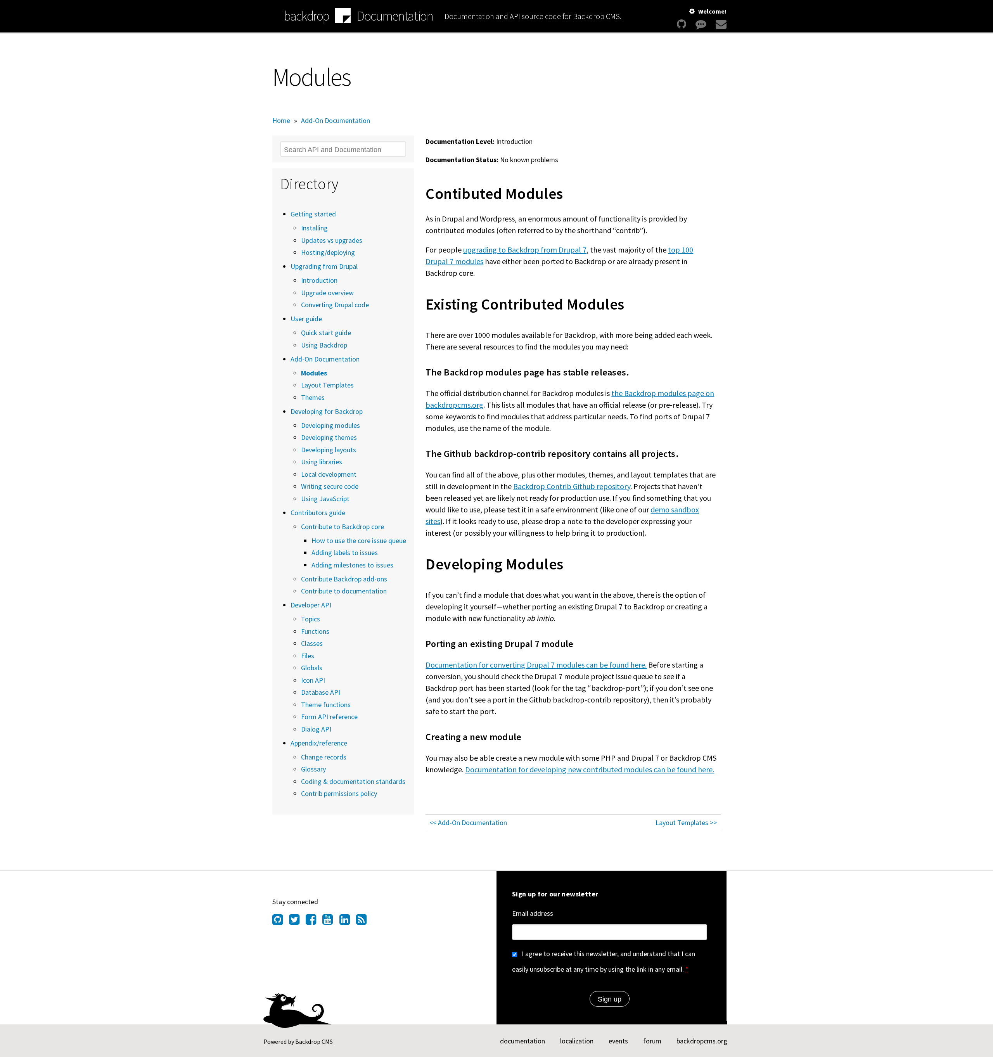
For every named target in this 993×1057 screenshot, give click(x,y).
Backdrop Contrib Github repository (571, 486)
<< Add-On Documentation (468, 822)
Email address (532, 913)
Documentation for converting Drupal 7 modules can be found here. (536, 664)
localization (576, 1040)
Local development (328, 474)
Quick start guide (326, 332)
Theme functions (326, 704)
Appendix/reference (319, 743)
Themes (313, 397)
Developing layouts (328, 449)
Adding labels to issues (344, 552)
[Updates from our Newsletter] (720, 24)
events (618, 1040)
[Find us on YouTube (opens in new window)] (330, 922)
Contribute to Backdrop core (342, 526)
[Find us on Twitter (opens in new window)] (297, 922)
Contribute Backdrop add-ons (344, 578)
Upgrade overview (327, 292)
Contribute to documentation (344, 590)
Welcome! (712, 11)
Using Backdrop (324, 345)
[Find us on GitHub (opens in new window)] (280, 922)
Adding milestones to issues (352, 565)
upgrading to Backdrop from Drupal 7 (524, 249)
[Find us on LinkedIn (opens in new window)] (347, 922)
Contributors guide (318, 512)
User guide (306, 318)
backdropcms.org (701, 1040)
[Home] (343, 17)
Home (281, 120)
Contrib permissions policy (339, 793)
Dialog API (316, 729)
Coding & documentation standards (353, 781)
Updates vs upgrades (331, 240)
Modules (314, 372)
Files (307, 655)
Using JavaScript (325, 498)
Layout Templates (327, 385)
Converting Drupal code (335, 304)
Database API (320, 692)
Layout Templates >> (686, 822)
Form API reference (329, 716)
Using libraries (321, 461)
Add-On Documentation (335, 120)
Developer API (311, 604)
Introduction (319, 280)
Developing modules (330, 425)
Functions (315, 631)
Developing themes (329, 437)
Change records (323, 757)
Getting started (313, 213)
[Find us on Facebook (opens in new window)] (314, 922)
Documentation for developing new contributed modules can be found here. (589, 769)
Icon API (313, 680)
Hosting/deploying (328, 252)
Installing (314, 227)
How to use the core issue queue (358, 540)
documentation (522, 1040)
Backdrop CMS (314, 1041)
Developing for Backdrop (327, 411)
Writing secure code (329, 486)
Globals (311, 667)
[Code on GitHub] (681, 24)
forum (652, 1040)
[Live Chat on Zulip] (701, 24)
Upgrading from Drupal (324, 266)
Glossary (313, 769)
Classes (312, 643)
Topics (310, 618)
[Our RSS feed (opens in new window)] (364, 922)
